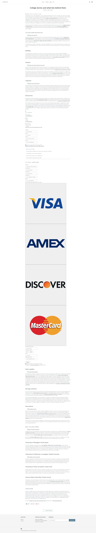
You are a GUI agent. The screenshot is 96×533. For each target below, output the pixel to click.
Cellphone (27, 175)
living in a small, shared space (51, 18)
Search (22, 519)
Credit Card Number (29, 346)
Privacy (22, 520)
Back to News (49, 510)
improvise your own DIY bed (58, 57)
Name (26, 133)
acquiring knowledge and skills (64, 100)
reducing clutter (30, 106)
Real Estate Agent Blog (57, 500)
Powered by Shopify (33, 530)
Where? (26, 129)
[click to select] (45, 203)
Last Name (27, 171)
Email (26, 140)
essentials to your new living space (62, 38)
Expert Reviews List (26, 530)
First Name (27, 168)
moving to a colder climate (57, 72)
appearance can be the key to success (62, 69)
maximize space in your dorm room (40, 392)
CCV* (26, 353)
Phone (26, 136)
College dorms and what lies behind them (37, 500)
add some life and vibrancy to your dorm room (46, 413)
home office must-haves (42, 99)
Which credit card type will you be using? (33, 182)
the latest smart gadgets (61, 26)
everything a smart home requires (56, 481)
